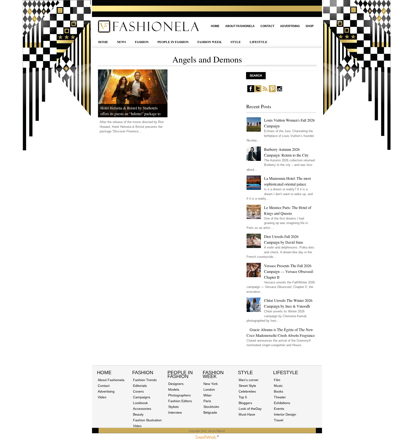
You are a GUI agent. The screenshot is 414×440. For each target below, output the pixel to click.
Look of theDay (250, 409)
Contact (267, 26)
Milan (207, 395)
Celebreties (247, 391)
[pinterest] (272, 91)
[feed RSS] (265, 91)
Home (215, 26)
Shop (309, 26)
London (209, 389)
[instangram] (279, 91)
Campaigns (141, 397)
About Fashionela (240, 26)
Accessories (142, 409)
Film (277, 380)
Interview (175, 412)
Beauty (138, 414)
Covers (138, 391)
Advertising (290, 26)
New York (210, 384)
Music (278, 386)
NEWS (121, 41)
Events (279, 409)
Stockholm (211, 407)
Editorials (140, 386)
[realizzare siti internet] (207, 437)
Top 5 (243, 397)
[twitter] (257, 91)
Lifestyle (285, 372)
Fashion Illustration (147, 420)
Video (102, 397)
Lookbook (140, 403)
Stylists (173, 407)
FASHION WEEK (209, 41)
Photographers (179, 395)
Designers (176, 384)
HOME (103, 41)
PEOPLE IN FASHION (173, 41)
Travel (278, 420)
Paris (207, 401)
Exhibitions (282, 403)
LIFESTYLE (258, 41)
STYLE (235, 41)
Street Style (247, 386)
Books (278, 391)
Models (173, 389)
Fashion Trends (145, 380)
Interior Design (285, 414)
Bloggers (245, 403)
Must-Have (247, 414)
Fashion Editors (180, 401)
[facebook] (250, 91)
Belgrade (210, 412)
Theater (280, 397)
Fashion (142, 372)
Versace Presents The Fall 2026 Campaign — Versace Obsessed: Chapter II (289, 271)
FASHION (142, 41)
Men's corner (249, 380)
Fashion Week (213, 374)
